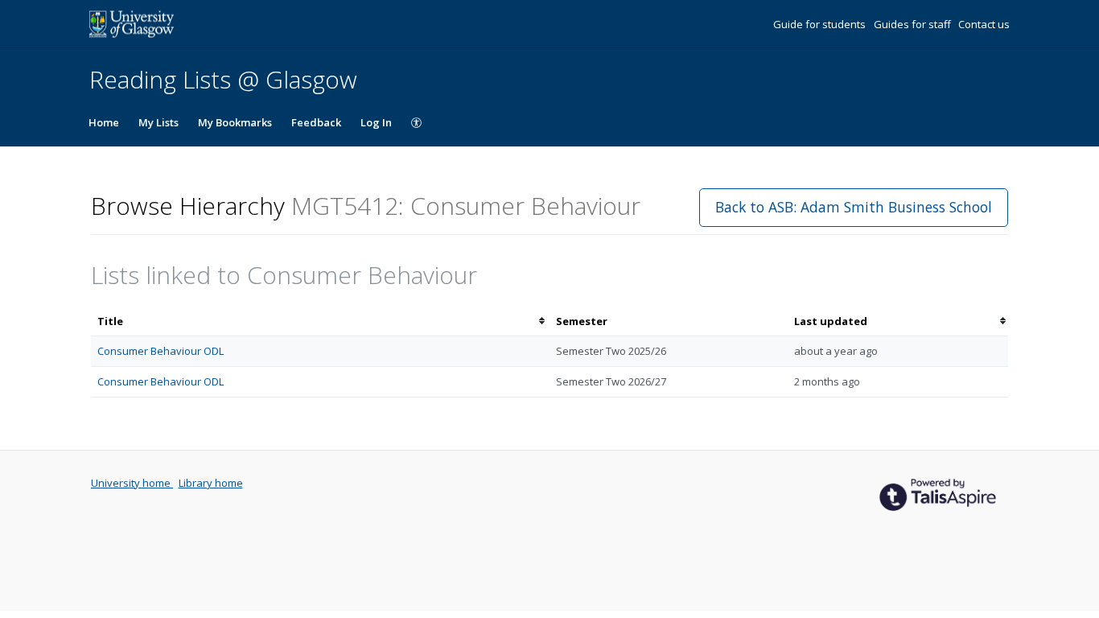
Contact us (984, 24)
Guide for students (820, 24)
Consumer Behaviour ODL (160, 351)
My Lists (158, 122)
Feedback (316, 122)
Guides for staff (913, 24)
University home (132, 483)
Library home (211, 483)
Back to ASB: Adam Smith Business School (853, 206)
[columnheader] (320, 321)
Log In (376, 122)
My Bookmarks (235, 122)
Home (103, 122)
